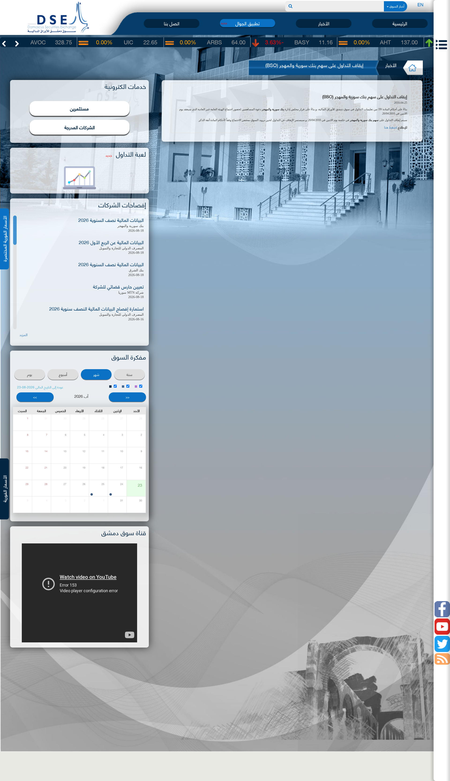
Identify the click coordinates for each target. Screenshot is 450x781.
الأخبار (323, 23)
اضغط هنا (391, 127)
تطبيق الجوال (247, 23)
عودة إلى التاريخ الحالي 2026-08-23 (40, 387)
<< (127, 397)
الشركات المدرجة (79, 127)
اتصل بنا (171, 23)
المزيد (23, 334)
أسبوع (63, 374)
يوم (29, 374)
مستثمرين (79, 108)
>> (35, 397)
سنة (129, 374)
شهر (96, 374)
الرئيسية (400, 23)
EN (420, 4)
